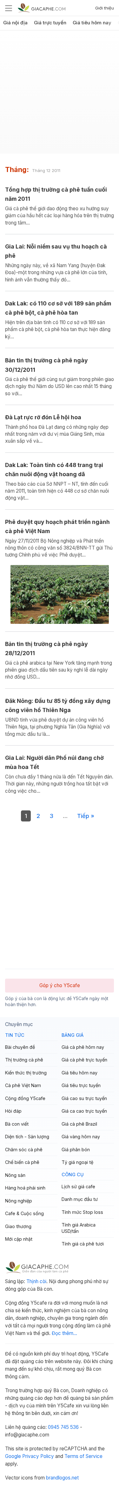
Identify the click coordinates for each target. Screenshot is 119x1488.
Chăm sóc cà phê (24, 1149)
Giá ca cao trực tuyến (84, 1111)
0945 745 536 (63, 1427)
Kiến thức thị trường (26, 1072)
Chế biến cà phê (22, 1162)
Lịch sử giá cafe (78, 1186)
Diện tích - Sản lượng (27, 1136)
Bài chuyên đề (20, 1047)
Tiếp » (85, 815)
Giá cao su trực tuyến (84, 1098)
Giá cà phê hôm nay (83, 1047)
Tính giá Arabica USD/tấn (79, 1228)
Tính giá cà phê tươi (83, 1243)
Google (13, 1456)
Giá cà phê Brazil (79, 1124)
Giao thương (18, 1226)
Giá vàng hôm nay (81, 1136)
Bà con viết (17, 1124)
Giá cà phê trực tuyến (84, 1059)
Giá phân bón (76, 1149)
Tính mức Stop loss (82, 1212)
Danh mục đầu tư (80, 1199)
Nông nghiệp (18, 1200)
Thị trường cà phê (24, 1059)
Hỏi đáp (13, 1111)
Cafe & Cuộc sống (24, 1213)
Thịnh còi (36, 1281)
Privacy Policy (38, 1456)
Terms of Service (83, 1456)
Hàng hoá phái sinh (25, 1187)
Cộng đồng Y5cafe (25, 1098)
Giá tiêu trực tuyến (81, 1085)
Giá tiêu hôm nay (92, 23)
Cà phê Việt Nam (23, 1085)
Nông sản (15, 1175)
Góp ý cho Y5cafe (59, 985)
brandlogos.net (62, 1478)
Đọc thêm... (64, 1333)
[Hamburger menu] (8, 8)
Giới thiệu (104, 7)
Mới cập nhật (18, 1239)
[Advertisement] (59, 94)
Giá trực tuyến (50, 23)
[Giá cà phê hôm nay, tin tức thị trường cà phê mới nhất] (41, 7)
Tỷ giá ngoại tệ (77, 1162)
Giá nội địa (15, 23)
